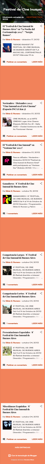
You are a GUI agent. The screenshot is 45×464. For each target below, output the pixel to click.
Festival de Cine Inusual (22, 9)
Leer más (37, 62)
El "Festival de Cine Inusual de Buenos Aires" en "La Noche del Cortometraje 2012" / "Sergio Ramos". (19, 30)
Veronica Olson (29, 459)
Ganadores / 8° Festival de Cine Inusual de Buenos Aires (18, 185)
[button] (41, 26)
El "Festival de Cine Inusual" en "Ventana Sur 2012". (18, 146)
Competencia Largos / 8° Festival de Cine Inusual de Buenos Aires (19, 256)
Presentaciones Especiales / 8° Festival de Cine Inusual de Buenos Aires (18, 335)
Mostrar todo (34, 17)
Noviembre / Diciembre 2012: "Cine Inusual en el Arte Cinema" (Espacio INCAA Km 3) (19, 106)
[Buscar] (42, 4)
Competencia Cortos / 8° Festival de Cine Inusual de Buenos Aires (19, 295)
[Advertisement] (22, 82)
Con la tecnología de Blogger (24, 455)
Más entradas (22, 447)
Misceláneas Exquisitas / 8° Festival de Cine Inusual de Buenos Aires (16, 409)
